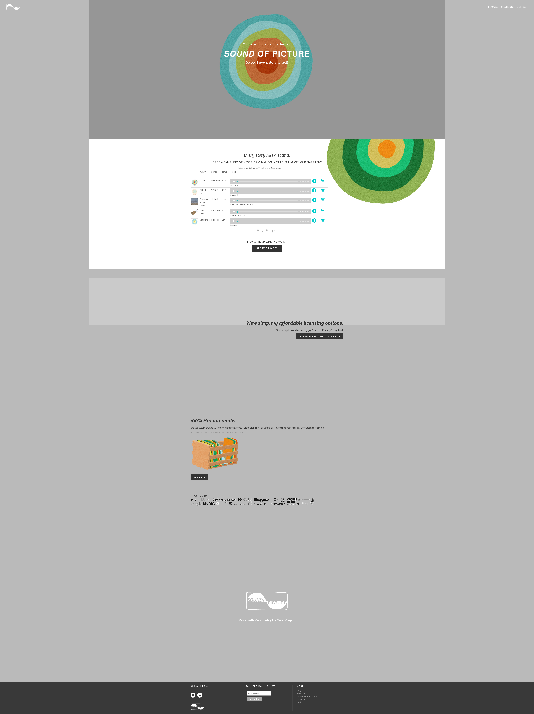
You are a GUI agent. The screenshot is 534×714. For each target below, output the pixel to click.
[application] (270, 181)
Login (301, 702)
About (301, 694)
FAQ (299, 691)
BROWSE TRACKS (267, 248)
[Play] (233, 181)
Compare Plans (307, 696)
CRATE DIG (199, 477)
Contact (303, 699)
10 (276, 231)
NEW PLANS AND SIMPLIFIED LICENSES (320, 336)
